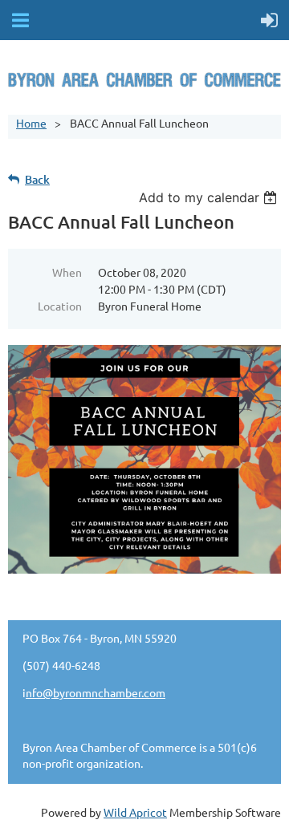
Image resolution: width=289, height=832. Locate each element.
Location (60, 305)
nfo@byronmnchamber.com (95, 692)
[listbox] (210, 197)
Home (31, 123)
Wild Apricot (135, 812)
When (67, 272)
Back (37, 179)
